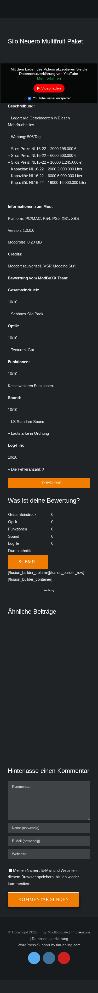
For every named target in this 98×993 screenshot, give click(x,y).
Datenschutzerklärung (50, 939)
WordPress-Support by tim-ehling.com (49, 945)
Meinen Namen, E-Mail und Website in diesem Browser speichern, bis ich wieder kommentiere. (43, 877)
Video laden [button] (51, 88)
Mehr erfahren (49, 78)
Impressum (80, 932)
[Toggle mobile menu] (86, 10)
